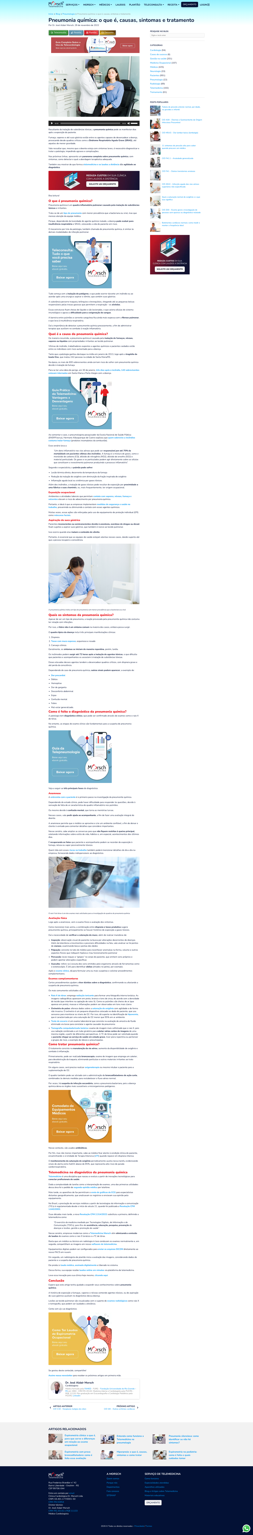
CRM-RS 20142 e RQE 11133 (63, 1510)
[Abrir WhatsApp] (246, 1528)
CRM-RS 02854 (56, 1502)
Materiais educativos (155, 1495)
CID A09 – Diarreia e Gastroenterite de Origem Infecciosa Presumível (182, 121)
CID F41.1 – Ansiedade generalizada (177, 158)
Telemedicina (156, 88)
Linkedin (77, 1395)
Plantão (134, 4)
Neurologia (155, 71)
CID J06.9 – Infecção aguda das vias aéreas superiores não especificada (180, 185)
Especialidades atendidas (157, 1482)
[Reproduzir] (52, 123)
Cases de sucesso (158, 54)
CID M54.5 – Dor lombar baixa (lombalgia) (180, 132)
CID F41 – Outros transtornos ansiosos (178, 171)
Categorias (156, 45)
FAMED (88, 1388)
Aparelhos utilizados (154, 1487)
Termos (149, 1526)
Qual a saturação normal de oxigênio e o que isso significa (181, 198)
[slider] (134, 123)
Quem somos (113, 1478)
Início (50, 14)
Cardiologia (155, 50)
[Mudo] (128, 123)
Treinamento (156, 92)
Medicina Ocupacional (160, 62)
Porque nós (112, 1482)
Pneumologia (68, 14)
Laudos (120, 4)
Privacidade (139, 1526)
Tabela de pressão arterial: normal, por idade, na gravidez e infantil (181, 108)
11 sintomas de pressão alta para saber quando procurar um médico (179, 146)
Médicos (154, 67)
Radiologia (155, 83)
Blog (58, 14)
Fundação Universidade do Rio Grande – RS (100, 1389)
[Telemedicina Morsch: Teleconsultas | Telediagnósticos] (56, 4)
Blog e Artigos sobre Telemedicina (161, 1491)
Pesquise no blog (159, 31)
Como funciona (152, 1478)
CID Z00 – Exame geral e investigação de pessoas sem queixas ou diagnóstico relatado (181, 211)
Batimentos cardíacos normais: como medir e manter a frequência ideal (181, 224)
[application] (94, 123)
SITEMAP (111, 1495)
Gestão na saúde (158, 58)
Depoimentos (113, 1487)
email (71, 1493)
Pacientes (154, 75)
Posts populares (159, 102)
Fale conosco (113, 1491)
